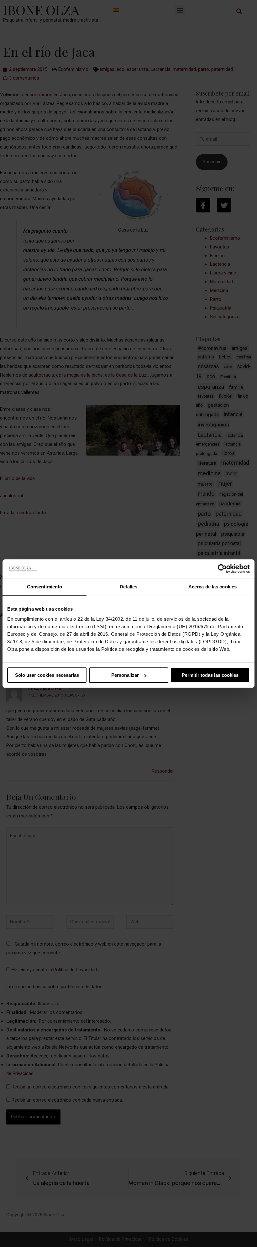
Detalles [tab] (129, 586)
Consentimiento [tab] (44, 586)
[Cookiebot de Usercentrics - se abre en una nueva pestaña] (222, 568)
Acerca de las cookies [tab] (212, 586)
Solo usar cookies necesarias (47, 675)
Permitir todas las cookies (210, 675)
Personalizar (125, 675)
